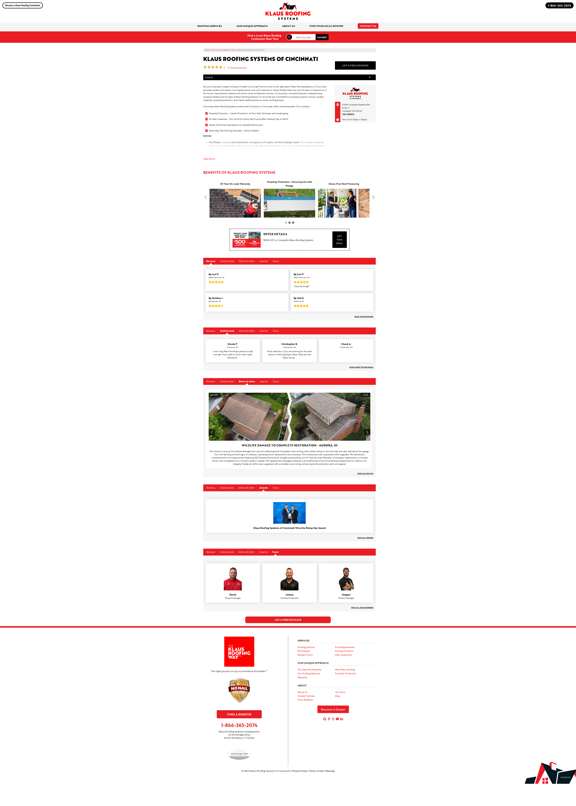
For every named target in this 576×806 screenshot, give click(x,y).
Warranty (302, 677)
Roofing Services (306, 647)
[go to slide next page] (286, 222)
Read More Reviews (363, 316)
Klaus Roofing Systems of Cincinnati (260, 59)
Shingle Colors (305, 654)
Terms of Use (316, 771)
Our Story (340, 692)
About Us (303, 692)
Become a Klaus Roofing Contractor (22, 5)
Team (276, 261)
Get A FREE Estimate (355, 65)
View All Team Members (362, 607)
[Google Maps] (325, 719)
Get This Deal (339, 239)
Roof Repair (304, 651)
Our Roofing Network (309, 673)
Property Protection (345, 673)
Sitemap (330, 771)
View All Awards (365, 537)
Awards (264, 261)
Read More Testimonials (361, 367)
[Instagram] (333, 719)
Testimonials (227, 261)
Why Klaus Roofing (345, 669)
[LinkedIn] (341, 719)
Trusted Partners (306, 696)
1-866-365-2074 (559, 5)
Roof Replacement (345, 647)
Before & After (247, 261)
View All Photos (365, 473)
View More (209, 159)
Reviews (210, 261)
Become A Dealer (333, 709)
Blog (337, 696)
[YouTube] (337, 719)
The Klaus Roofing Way (309, 669)
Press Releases (305, 699)
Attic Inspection (343, 654)
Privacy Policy (299, 771)
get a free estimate (288, 620)
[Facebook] (329, 719)
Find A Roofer (239, 714)
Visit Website (348, 114)
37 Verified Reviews (237, 67)
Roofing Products (344, 651)
